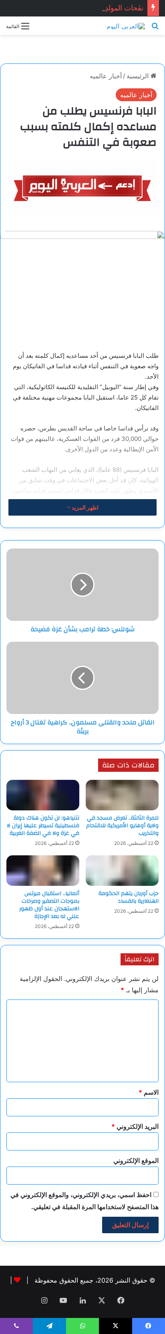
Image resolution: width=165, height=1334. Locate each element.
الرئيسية (139, 76)
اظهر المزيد (84, 507)
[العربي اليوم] (126, 25)
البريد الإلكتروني (135, 1126)
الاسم (149, 1092)
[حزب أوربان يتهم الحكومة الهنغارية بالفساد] (122, 870)
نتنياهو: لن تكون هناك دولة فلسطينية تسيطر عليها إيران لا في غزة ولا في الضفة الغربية (43, 825)
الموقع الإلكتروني (136, 1161)
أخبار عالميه (106, 76)
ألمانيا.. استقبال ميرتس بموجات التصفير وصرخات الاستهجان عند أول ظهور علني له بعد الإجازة (49, 905)
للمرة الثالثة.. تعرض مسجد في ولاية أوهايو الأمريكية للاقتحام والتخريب (122, 825)
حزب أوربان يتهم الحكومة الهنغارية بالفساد (129, 897)
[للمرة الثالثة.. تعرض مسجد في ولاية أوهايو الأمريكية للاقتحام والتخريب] (122, 795)
